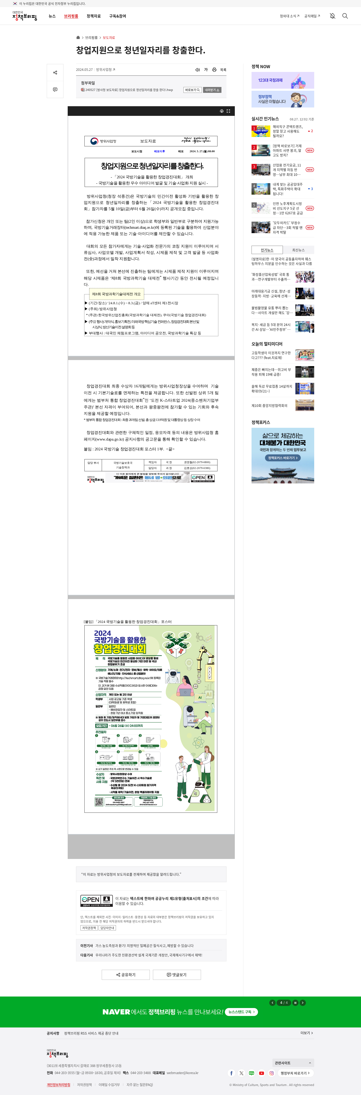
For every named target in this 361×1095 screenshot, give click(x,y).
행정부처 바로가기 (294, 1073)
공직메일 (310, 16)
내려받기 (210, 90)
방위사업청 (105, 69)
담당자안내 (107, 928)
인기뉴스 (267, 249)
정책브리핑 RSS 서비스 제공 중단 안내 (91, 1033)
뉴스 (52, 16)
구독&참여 (117, 16)
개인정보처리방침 (58, 1084)
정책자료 (94, 16)
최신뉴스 (298, 249)
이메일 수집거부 (109, 1084)
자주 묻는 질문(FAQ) (140, 1084)
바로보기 (190, 90)
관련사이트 (283, 1062)
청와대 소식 (288, 16)
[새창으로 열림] (214, 69)
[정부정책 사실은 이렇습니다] (283, 99)
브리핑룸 (71, 16)
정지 (295, 1003)
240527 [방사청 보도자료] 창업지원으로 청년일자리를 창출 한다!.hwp (129, 90)
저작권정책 (89, 928)
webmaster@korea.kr (182, 1072)
